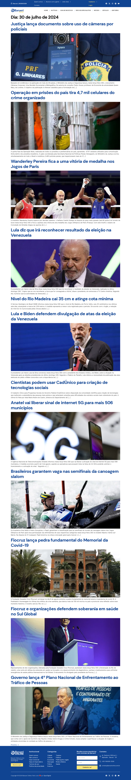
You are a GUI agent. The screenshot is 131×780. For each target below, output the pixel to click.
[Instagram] (112, 3)
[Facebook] (106, 3)
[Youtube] (118, 3)
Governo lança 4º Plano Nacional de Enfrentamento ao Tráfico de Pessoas (64, 680)
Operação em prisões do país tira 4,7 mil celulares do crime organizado (63, 95)
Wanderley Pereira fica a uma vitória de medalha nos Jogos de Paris (62, 163)
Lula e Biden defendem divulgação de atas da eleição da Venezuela (63, 316)
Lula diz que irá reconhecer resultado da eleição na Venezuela (61, 232)
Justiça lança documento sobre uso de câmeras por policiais (62, 26)
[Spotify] (115, 3)
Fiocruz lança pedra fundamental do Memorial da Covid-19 (59, 542)
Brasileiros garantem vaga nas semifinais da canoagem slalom (65, 473)
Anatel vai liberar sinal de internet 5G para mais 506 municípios (62, 405)
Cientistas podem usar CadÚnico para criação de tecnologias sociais (59, 385)
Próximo (15, 745)
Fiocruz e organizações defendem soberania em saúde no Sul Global (64, 611)
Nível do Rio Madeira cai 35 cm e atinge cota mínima (62, 299)
